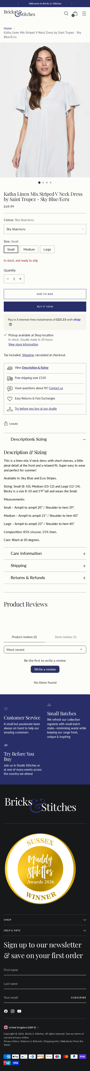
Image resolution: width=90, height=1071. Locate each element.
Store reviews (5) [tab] (65, 637)
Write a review (45, 669)
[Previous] (18, 3)
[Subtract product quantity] (8, 279)
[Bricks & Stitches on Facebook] (6, 1012)
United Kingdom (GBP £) (22, 1027)
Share (13, 423)
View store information (23, 344)
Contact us (56, 388)
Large (47, 249)
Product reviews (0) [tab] (24, 637)
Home (8, 28)
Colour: (19, 220)
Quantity (10, 270)
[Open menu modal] (84, 13)
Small (11, 249)
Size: (11, 241)
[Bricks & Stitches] (19, 13)
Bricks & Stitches (34, 1033)
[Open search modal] (66, 13)
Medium (29, 249)
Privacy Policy (11, 1041)
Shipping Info (51, 1041)
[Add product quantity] (20, 279)
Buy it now (45, 306)
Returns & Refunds (31, 1041)
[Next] (71, 3)
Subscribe (78, 997)
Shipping (28, 355)
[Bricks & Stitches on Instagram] (12, 1012)
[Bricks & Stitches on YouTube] (19, 1012)
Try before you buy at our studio (36, 408)
